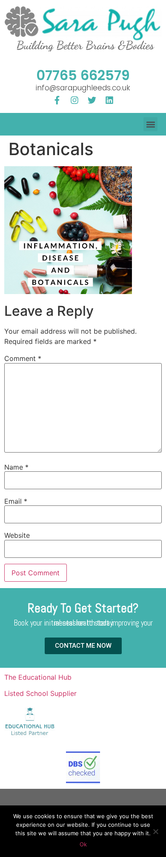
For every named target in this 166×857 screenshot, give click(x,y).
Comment (22, 358)
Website (17, 535)
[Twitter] (91, 100)
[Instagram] (74, 100)
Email (15, 501)
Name (16, 467)
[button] (150, 124)
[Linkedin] (109, 100)
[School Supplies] (29, 737)
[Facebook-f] (57, 100)
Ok (83, 844)
